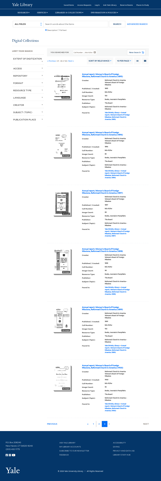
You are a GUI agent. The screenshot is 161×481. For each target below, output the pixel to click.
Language (19, 97)
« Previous (51, 61)
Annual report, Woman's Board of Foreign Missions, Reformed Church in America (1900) (102, 366)
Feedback (64, 455)
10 (123, 61)
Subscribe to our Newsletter (74, 451)
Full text (63, 30)
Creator (18, 104)
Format (18, 83)
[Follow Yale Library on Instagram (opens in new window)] (10, 455)
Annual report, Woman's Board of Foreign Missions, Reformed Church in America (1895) (102, 75)
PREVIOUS (52, 424)
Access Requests (84, 5)
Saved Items (69, 5)
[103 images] (62, 86)
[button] (117, 24)
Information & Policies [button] (103, 12)
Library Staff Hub (121, 455)
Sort (99, 61)
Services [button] (41, 12)
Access (17, 68)
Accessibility (119, 443)
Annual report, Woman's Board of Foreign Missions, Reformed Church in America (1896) (102, 133)
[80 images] (62, 202)
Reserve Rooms (126, 5)
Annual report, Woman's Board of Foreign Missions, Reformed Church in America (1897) (102, 192)
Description (52, 30)
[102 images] (62, 319)
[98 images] (62, 261)
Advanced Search (137, 24)
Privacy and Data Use (124, 451)
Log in (97, 5)
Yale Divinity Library (112, 112)
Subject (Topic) (22, 112)
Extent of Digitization (27, 58)
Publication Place (24, 119)
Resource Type (22, 90)
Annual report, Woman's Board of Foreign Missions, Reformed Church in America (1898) (102, 250)
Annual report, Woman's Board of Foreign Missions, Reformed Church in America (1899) (102, 308)
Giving (116, 447)
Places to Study (142, 5)
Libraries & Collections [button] (68, 12)
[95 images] (62, 377)
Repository (20, 75)
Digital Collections (25, 41)
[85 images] (62, 144)
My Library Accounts (70, 447)
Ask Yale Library (110, 5)
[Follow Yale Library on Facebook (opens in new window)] (7, 455)
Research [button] (23, 12)
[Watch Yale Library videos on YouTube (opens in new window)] (13, 455)
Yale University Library (22, 5)
